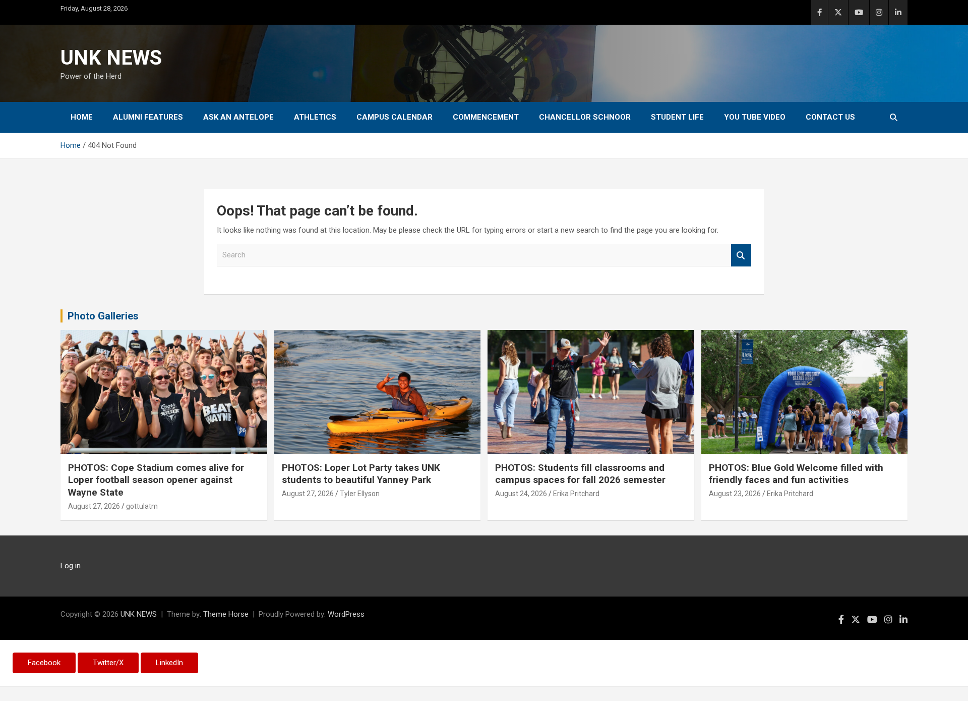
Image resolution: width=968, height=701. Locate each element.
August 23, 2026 (735, 494)
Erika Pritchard (576, 494)
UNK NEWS (111, 58)
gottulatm (142, 506)
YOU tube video (754, 117)
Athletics (315, 117)
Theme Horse (226, 614)
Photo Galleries (103, 316)
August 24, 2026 (521, 494)
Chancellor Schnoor (585, 117)
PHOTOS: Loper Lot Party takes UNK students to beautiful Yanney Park (361, 474)
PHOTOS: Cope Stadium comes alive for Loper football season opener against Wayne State (156, 480)
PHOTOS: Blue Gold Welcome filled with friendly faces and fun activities (796, 474)
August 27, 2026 (94, 506)
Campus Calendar (394, 117)
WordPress (346, 614)
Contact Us (830, 117)
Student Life (677, 117)
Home (82, 117)
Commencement (486, 117)
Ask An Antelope (238, 117)
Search (741, 255)
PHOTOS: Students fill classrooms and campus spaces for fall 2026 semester (580, 474)
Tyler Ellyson (360, 494)
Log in (70, 565)
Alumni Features (148, 117)
